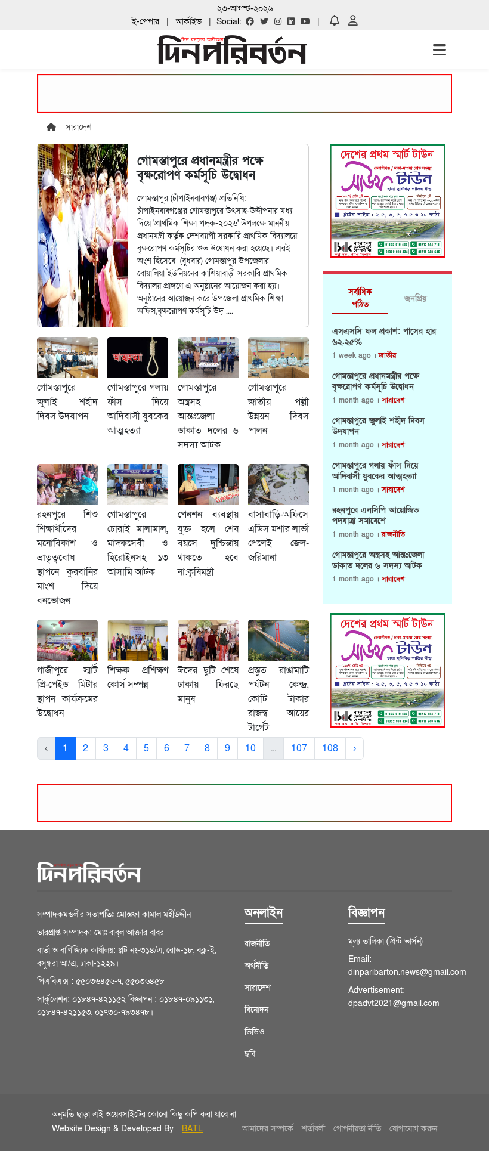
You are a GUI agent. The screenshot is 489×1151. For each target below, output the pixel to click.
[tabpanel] (387, 460)
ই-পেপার (145, 21)
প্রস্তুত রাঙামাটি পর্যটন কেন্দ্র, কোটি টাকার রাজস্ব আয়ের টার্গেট (278, 699)
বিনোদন (256, 1010)
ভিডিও (254, 1032)
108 (330, 748)
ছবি (249, 1054)
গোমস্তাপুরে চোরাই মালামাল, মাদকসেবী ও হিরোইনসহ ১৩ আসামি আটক (137, 543)
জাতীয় (387, 355)
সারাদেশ (393, 400)
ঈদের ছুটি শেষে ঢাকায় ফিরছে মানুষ (208, 685)
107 (299, 748)
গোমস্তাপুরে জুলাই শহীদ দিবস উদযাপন (67, 402)
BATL (192, 1128)
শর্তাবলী (313, 1128)
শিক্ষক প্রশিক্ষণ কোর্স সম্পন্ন (137, 677)
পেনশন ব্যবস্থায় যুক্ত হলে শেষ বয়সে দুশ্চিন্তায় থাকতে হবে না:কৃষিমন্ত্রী (208, 543)
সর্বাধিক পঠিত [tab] (360, 298)
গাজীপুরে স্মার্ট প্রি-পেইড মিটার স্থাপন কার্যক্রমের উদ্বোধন (67, 692)
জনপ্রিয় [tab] (415, 298)
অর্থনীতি (256, 965)
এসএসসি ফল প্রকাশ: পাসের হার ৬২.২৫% (384, 337)
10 (250, 748)
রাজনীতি (393, 534)
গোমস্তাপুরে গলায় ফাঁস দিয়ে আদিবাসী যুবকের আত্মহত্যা (137, 409)
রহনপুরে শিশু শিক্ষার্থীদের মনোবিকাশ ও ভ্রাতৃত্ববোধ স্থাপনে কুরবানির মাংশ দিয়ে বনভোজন (67, 557)
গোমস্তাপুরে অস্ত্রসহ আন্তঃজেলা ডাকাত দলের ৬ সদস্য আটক (208, 416)
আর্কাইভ (189, 21)
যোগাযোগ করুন (413, 1128)
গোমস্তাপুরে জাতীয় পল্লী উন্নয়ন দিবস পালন (278, 409)
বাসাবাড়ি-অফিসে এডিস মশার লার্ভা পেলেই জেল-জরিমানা (278, 536)
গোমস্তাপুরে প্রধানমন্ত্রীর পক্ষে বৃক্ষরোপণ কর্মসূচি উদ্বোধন (375, 381)
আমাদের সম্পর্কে (267, 1128)
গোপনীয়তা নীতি (357, 1128)
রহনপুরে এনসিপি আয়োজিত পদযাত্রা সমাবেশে (375, 516)
